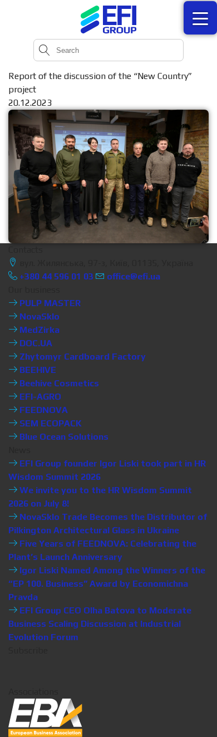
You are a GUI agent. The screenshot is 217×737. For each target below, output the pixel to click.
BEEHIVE (36, 370)
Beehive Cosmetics (58, 383)
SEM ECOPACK (49, 423)
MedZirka (38, 330)
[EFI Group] (108, 19)
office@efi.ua (133, 276)
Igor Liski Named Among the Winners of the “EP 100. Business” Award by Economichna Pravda (106, 583)
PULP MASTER (49, 303)
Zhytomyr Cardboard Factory (81, 356)
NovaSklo (38, 316)
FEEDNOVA (42, 410)
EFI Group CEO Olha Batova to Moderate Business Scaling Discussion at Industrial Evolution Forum (99, 623)
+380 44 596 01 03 (55, 276)
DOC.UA (34, 343)
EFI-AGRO (39, 396)
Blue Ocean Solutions (62, 436)
